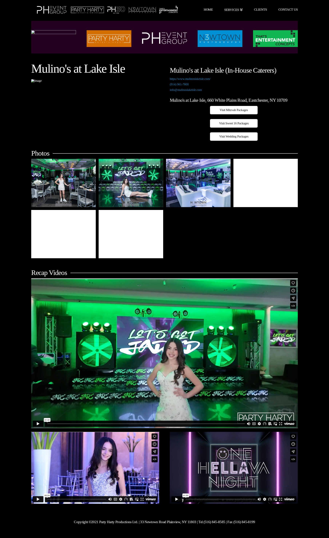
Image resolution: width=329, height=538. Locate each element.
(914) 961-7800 (179, 84)
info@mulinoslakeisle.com (186, 89)
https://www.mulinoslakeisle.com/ (190, 78)
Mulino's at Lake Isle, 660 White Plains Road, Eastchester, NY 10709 (228, 100)
